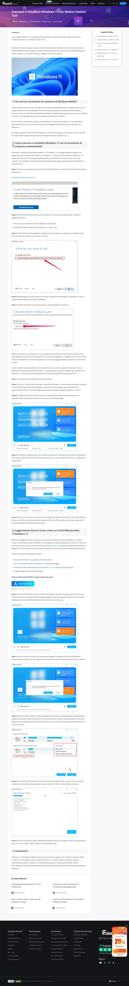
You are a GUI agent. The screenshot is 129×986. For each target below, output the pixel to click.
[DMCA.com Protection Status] (19, 981)
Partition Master (78, 938)
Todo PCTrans (78, 949)
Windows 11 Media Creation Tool (23, 178)
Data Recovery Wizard (80, 935)
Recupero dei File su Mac (58, 945)
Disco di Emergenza (57, 956)
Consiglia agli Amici (13, 959)
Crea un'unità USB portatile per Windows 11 (28, 564)
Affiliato (10, 949)
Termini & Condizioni (35, 949)
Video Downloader (79, 952)
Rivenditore (11, 945)
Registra (123, 3)
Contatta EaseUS (13, 942)
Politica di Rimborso (35, 938)
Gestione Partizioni (52, 3)
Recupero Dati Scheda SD (59, 942)
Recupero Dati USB (57, 935)
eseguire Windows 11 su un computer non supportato (54, 567)
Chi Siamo (11, 935)
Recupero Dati (37, 3)
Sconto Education (13, 956)
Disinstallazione (34, 935)
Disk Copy (77, 945)
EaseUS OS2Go (52, 546)
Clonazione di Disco (57, 959)
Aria (17, 21)
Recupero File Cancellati (58, 938)
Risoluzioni (58, 21)
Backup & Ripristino (69, 3)
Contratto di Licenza (35, 945)
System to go (46, 21)
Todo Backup (78, 942)
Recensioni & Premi (14, 938)
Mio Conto (11, 952)
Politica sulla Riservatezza (36, 942)
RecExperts (77, 956)
